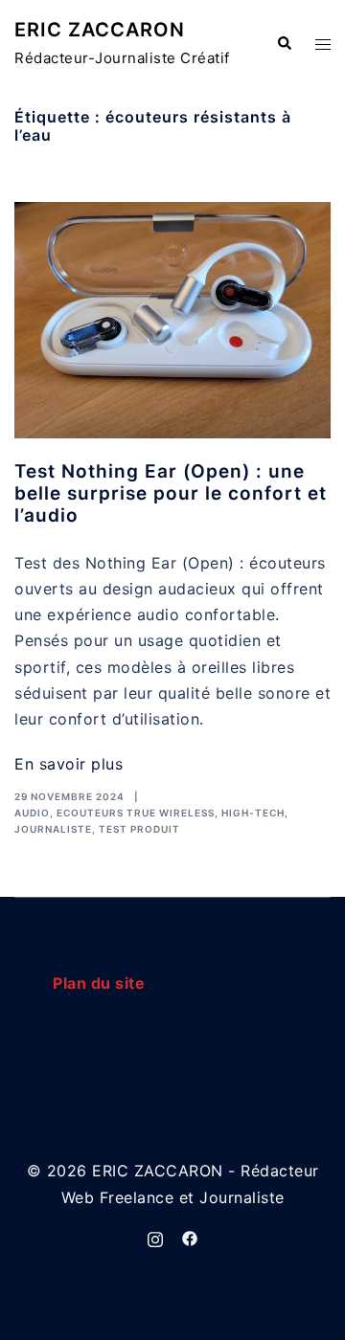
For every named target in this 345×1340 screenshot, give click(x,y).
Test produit (139, 829)
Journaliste (53, 829)
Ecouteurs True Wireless (136, 812)
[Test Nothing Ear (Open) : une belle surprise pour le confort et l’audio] (172, 320)
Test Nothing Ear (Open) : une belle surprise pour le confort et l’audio (170, 493)
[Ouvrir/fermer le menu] (323, 45)
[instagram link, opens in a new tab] (155, 1237)
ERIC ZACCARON (99, 29)
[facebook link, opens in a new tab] (189, 1237)
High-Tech (253, 812)
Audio (32, 812)
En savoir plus (68, 763)
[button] (283, 44)
